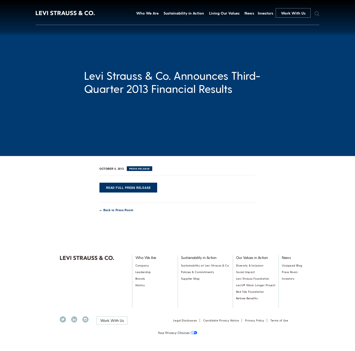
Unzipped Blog (292, 265)
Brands (140, 278)
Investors (265, 13)
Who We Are (147, 13)
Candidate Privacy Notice (221, 320)
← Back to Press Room (116, 210)
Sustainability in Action (184, 13)
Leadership (143, 272)
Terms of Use (279, 320)
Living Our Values (224, 13)
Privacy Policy (254, 320)
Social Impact (245, 272)
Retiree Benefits (247, 298)
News (249, 13)
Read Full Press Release (128, 188)
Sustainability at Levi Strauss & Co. (205, 265)
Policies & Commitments (197, 272)
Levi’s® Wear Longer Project (255, 285)
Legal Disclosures (185, 320)
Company (142, 265)
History (140, 285)
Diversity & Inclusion (249, 265)
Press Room (289, 272)
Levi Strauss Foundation (252, 278)
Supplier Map (190, 278)
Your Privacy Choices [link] (174, 333)
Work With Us (293, 13)
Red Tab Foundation (250, 291)
